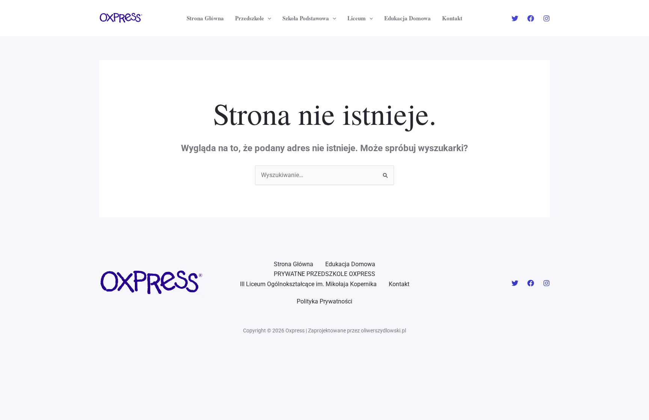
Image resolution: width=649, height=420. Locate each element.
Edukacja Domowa (407, 18)
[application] (267, 18)
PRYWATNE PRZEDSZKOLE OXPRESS (324, 273)
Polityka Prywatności (324, 301)
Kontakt (452, 18)
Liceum (356, 18)
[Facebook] (530, 18)
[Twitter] (515, 18)
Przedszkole (249, 18)
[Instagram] (546, 18)
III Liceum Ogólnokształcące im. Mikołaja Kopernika (308, 284)
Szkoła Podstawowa (305, 18)
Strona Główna (205, 18)
